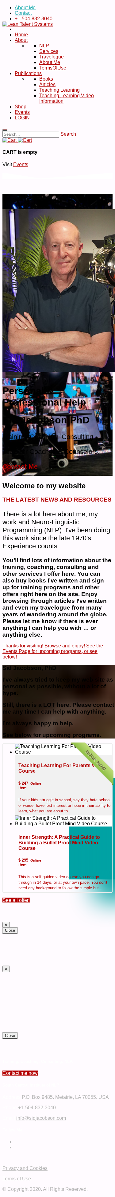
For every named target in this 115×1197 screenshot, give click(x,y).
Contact (23, 13)
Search (68, 134)
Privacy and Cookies (25, 1168)
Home (21, 34)
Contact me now (20, 1073)
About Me (25, 7)
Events (22, 112)
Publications (28, 73)
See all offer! (16, 900)
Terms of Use (16, 1178)
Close (10, 930)
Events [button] (20, 164)
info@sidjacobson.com (41, 1118)
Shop (20, 106)
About (21, 40)
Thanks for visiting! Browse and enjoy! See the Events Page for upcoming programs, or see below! (52, 651)
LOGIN (23, 117)
